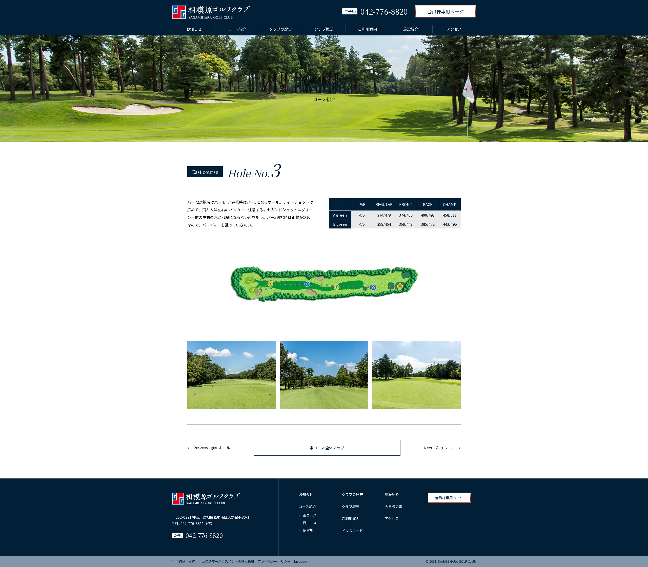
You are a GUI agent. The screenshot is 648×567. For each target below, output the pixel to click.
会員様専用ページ (445, 11)
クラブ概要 (323, 29)
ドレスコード (352, 530)
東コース (310, 515)
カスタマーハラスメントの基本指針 (228, 561)
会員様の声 (393, 506)
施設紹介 (410, 29)
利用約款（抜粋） (185, 561)
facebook (301, 561)
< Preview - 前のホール (208, 447)
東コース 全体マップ (327, 447)
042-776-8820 (204, 535)
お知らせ (193, 29)
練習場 (308, 530)
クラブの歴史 (280, 29)
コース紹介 (237, 29)
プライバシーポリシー (274, 561)
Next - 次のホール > (442, 447)
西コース (310, 522)
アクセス (454, 29)
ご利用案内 (367, 29)
